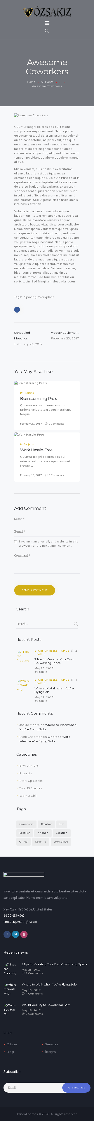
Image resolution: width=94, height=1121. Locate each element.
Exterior (24, 832)
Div (61, 824)
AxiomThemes (27, 1114)
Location (62, 832)
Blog (10, 1051)
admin (43, 671)
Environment (28, 765)
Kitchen (43, 832)
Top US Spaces (30, 788)
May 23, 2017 (44, 668)
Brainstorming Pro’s (38, 398)
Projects (28, 392)
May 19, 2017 (44, 697)
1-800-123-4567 (13, 916)
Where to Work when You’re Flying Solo (54, 690)
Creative (46, 824)
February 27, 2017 (31, 423)
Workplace (46, 297)
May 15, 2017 (31, 1010)
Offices (12, 1044)
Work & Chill (28, 795)
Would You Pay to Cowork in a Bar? (46, 1005)
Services (51, 1044)
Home (31, 82)
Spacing (30, 297)
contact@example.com (20, 922)
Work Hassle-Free (36, 449)
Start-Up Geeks (46, 650)
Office (23, 841)
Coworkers (26, 824)
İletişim (50, 1051)
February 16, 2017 (31, 475)
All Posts (47, 82)
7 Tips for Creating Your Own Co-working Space (54, 661)
